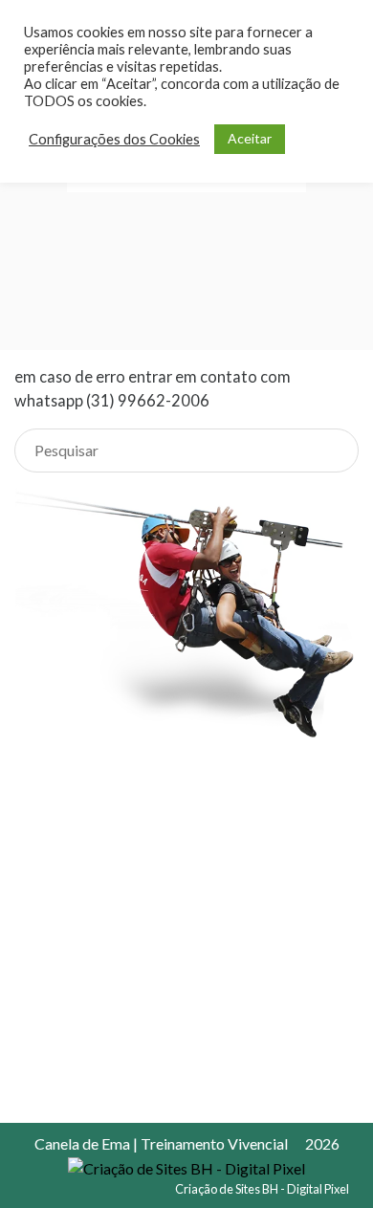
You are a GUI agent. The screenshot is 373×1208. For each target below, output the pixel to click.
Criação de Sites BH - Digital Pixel (262, 1189)
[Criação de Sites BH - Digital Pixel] (186, 1166)
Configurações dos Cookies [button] (114, 139)
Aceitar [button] (250, 138)
